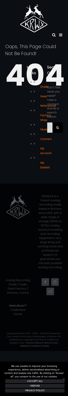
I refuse (35, 385)
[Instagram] (55, 282)
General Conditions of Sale (34, 345)
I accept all (35, 381)
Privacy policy (35, 390)
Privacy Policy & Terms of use (42, 342)
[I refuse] (63, 379)
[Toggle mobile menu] (61, 35)
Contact (46, 139)
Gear (43, 96)
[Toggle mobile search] (54, 35)
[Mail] (50, 291)
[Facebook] (45, 282)
